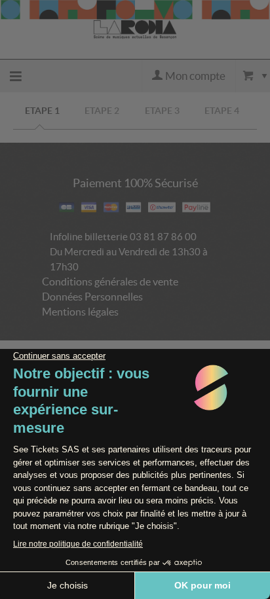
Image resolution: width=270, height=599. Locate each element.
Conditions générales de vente (110, 281)
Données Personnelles (92, 296)
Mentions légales (80, 312)
